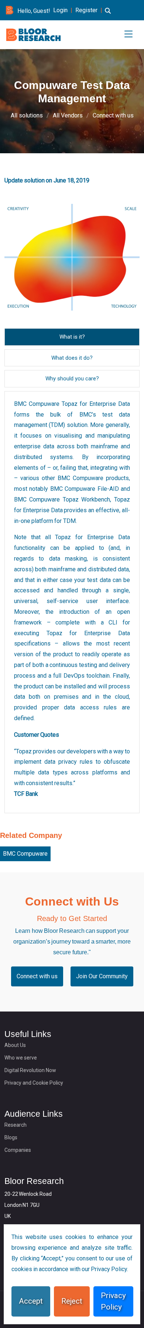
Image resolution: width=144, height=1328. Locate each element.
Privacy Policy (113, 1301)
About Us (15, 1045)
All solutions (27, 115)
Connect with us (113, 115)
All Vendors (68, 115)
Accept (31, 1301)
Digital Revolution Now (30, 1070)
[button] (108, 15)
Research (15, 1124)
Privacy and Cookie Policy (33, 1082)
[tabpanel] (72, 602)
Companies (17, 1150)
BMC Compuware (25, 853)
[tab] (72, 337)
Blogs (10, 1137)
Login (60, 10)
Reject (71, 1301)
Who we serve (20, 1057)
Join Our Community (102, 976)
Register (86, 10)
